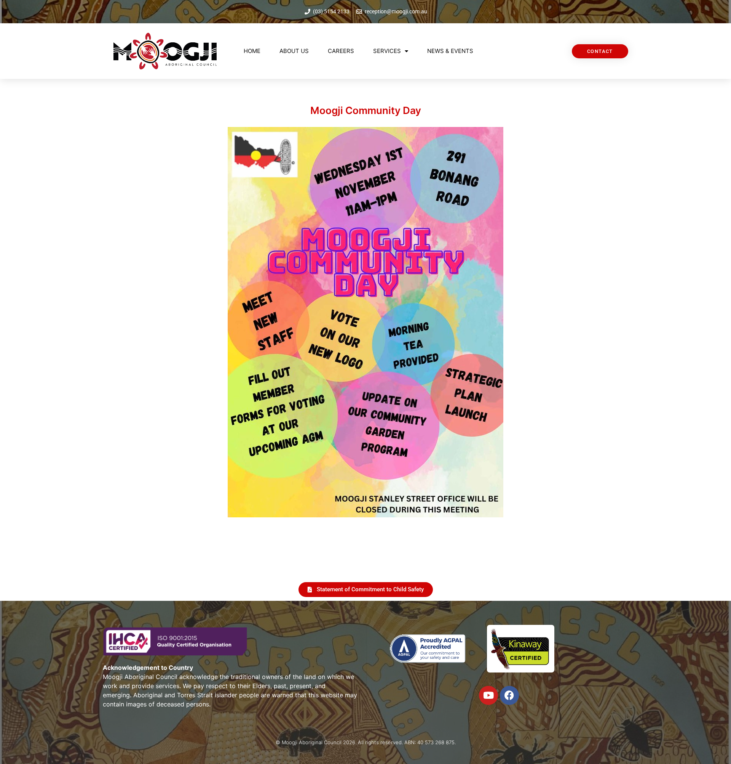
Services (387, 51)
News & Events (450, 51)
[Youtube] (488, 695)
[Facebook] (509, 695)
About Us (294, 51)
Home (252, 51)
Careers (341, 51)
